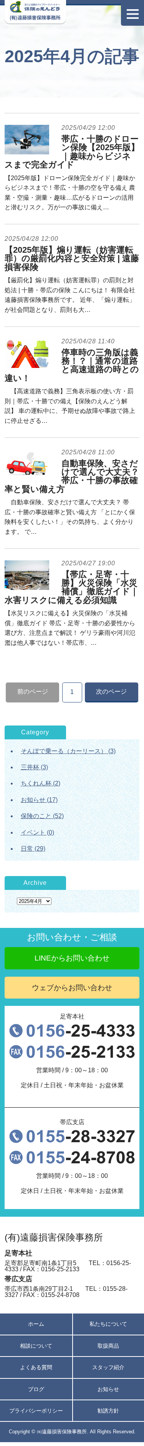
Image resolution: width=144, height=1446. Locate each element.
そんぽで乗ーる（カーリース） (64, 751)
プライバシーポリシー (36, 1411)
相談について (36, 1346)
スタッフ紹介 (108, 1367)
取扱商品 (108, 1346)
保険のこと (36, 816)
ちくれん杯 (36, 783)
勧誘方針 (108, 1411)
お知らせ (33, 800)
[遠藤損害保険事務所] (35, 11)
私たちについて (108, 1324)
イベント (33, 832)
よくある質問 (36, 1367)
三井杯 (30, 767)
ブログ (36, 1389)
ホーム (36, 1324)
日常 (27, 848)
